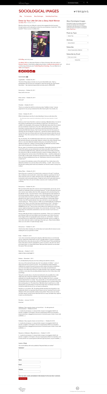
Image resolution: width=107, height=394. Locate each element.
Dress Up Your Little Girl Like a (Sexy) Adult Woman (39, 20)
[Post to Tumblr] (25, 71)
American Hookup (23, 64)
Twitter (20, 67)
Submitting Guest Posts (51, 16)
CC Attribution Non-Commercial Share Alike (77, 391)
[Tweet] (22, 71)
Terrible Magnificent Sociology (41, 66)
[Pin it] (28, 71)
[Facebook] (76, 11)
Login (68, 64)
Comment (21, 348)
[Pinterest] (79, 11)
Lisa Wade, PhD (22, 22)
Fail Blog (22, 59)
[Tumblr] (80, 11)
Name (20, 360)
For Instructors (28, 16)
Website (21, 369)
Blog (21, 16)
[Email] (33, 71)
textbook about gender (53, 64)
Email (20, 364)
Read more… (73, 29)
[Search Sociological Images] (87, 11)
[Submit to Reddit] (31, 71)
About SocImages (38, 16)
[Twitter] (75, 11)
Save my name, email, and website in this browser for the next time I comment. (39, 376)
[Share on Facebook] (20, 71)
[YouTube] (83, 11)
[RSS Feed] (85, 11)
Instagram (26, 67)
